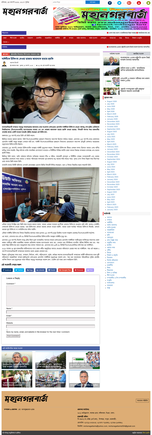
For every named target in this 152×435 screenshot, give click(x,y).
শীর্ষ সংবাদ (13, 38)
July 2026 (110, 104)
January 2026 (112, 119)
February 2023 (112, 207)
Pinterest (79, 270)
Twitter (20, 270)
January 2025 (112, 149)
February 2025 (112, 147)
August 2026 (112, 101)
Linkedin (41, 270)
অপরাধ (71, 38)
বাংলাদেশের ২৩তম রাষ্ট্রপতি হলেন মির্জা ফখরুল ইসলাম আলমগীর (119, 47)
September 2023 (113, 189)
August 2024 (112, 162)
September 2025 (113, 129)
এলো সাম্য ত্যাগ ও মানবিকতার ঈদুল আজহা (112, 33)
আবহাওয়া (113, 38)
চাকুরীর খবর (111, 242)
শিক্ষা (108, 268)
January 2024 (112, 179)
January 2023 (112, 210)
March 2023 (111, 204)
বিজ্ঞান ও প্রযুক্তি (137, 38)
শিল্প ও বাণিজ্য (112, 273)
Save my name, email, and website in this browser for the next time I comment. (38, 332)
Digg (31, 270)
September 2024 (113, 159)
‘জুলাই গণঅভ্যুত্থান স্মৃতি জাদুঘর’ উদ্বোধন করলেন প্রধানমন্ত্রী (15, 384)
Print (91, 270)
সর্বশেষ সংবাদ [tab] (115, 54)
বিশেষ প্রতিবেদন (112, 260)
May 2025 (111, 139)
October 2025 (112, 127)
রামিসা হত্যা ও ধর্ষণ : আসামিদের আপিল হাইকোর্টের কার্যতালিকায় (49, 365)
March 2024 (111, 174)
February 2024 (112, 177)
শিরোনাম (20, 54)
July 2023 (110, 194)
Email (9, 316)
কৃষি (64, 38)
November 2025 (113, 124)
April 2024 (110, 172)
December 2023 (113, 182)
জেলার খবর (111, 247)
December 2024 (113, 152)
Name (9, 308)
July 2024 (110, 164)
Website (9, 323)
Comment (10, 284)
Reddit (52, 270)
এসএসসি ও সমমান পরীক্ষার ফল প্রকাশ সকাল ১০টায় (83, 365)
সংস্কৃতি (109, 280)
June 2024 (111, 167)
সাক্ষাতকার (110, 283)
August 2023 (112, 192)
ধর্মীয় (109, 250)
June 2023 (111, 197)
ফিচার (127, 38)
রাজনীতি (38, 38)
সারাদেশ (30, 38)
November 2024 (113, 154)
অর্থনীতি (57, 38)
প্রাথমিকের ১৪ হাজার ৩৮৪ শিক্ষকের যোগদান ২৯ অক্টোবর (50, 384)
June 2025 (111, 137)
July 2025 (110, 134)
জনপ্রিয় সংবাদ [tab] (138, 54)
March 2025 (111, 144)
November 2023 (113, 184)
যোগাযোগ (110, 263)
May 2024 (111, 169)
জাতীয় (22, 38)
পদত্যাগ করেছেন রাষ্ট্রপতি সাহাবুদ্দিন (84, 385)
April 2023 (110, 202)
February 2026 (112, 116)
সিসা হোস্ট (146, 433)
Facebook (7, 270)
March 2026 (111, 114)
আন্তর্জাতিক (48, 38)
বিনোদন (109, 258)
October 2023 (112, 187)
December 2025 (113, 121)
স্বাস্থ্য (120, 38)
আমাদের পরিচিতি (142, 401)
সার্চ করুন (92, 2)
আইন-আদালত (81, 38)
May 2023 (111, 199)
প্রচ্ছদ (5, 38)
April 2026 (110, 111)
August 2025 (112, 131)
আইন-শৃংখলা (93, 38)
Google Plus (66, 270)
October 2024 (112, 157)
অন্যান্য (5, 42)
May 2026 (111, 109)
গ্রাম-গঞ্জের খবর (112, 240)
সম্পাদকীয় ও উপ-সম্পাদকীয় (116, 278)
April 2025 (110, 142)
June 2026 (111, 106)
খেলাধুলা (103, 38)
